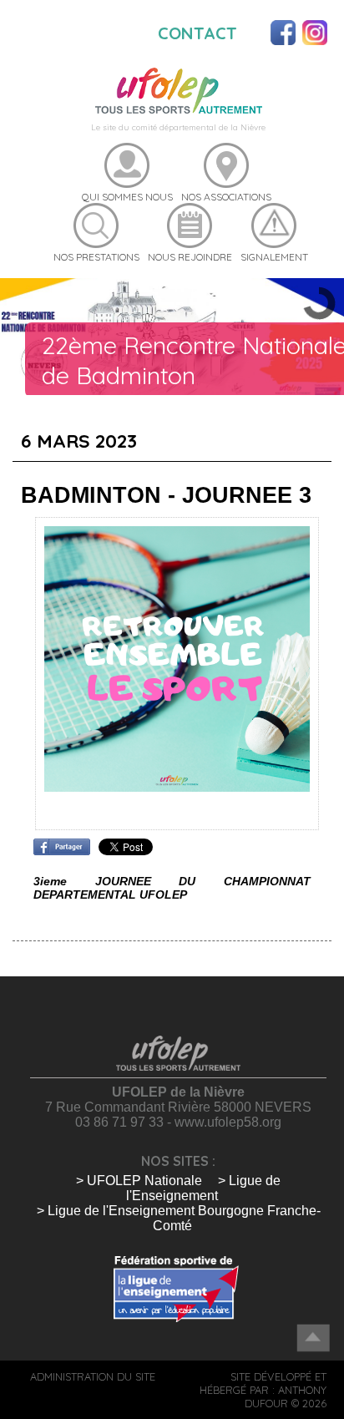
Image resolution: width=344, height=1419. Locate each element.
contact (197, 33)
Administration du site (92, 1376)
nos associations (226, 196)
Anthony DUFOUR (285, 1396)
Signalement (274, 257)
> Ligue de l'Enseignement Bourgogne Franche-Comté (179, 1218)
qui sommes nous (127, 196)
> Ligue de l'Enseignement (203, 1188)
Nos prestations (96, 257)
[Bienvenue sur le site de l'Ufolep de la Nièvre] (178, 90)
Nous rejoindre (190, 257)
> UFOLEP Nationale (139, 1180)
